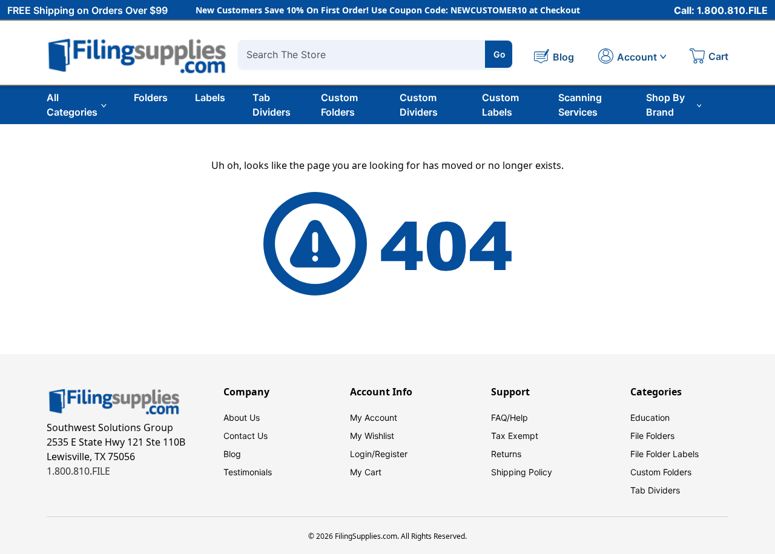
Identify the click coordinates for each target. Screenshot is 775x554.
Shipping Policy (521, 472)
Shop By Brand (665, 104)
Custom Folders (339, 104)
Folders (151, 97)
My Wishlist (372, 435)
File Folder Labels (664, 454)
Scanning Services (580, 104)
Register (391, 454)
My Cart (365, 472)
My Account (373, 417)
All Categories (72, 104)
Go (499, 54)
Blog (232, 454)
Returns (506, 454)
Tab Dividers (271, 104)
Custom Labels (500, 104)
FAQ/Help (509, 417)
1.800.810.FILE (78, 471)
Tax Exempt (514, 435)
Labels (210, 97)
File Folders (652, 435)
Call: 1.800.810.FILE (721, 10)
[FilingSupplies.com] (137, 54)
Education (650, 417)
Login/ (362, 454)
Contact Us (245, 435)
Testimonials (247, 472)
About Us (241, 417)
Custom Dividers (419, 104)
